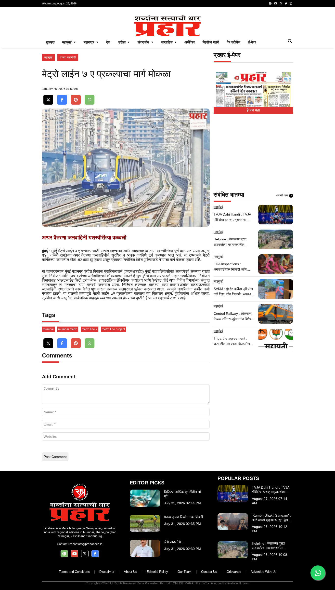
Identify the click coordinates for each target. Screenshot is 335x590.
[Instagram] (291, 3)
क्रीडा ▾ (124, 42)
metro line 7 (89, 329)
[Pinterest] (76, 100)
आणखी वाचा (284, 195)
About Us (130, 572)
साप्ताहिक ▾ (169, 42)
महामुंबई (48, 57)
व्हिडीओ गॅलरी (211, 42)
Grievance (234, 572)
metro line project (113, 329)
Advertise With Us (263, 572)
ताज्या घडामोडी (68, 57)
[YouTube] (275, 3)
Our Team (185, 572)
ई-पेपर (252, 42)
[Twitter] (281, 3)
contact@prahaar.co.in (88, 544)
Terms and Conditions (74, 572)
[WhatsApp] (89, 100)
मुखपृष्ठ (50, 42)
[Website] (270, 3)
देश (108, 42)
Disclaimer (106, 572)
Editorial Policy (157, 572)
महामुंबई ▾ (69, 42)
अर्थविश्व (189, 42)
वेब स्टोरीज (233, 42)
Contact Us (209, 572)
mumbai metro (67, 329)
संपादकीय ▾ (145, 42)
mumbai (48, 329)
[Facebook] (286, 3)
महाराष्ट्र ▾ (91, 42)
